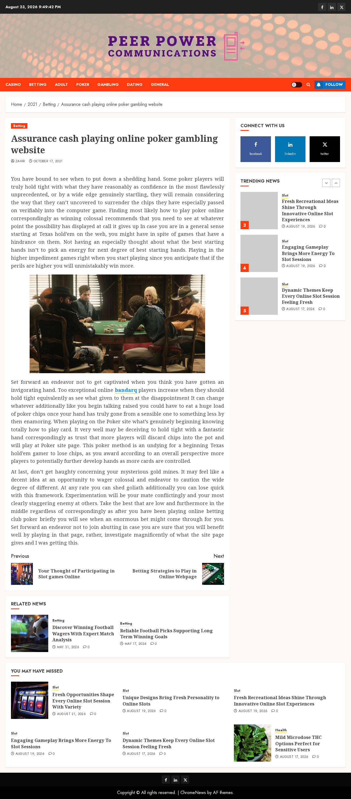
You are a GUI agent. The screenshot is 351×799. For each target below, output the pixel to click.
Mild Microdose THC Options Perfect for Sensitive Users (298, 743)
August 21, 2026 (71, 714)
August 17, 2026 (300, 309)
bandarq (126, 390)
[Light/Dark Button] (296, 84)
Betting (38, 84)
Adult (61, 84)
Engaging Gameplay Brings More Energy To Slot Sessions (308, 253)
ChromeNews (193, 792)
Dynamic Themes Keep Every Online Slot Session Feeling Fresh (311, 296)
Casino (13, 84)
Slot (285, 196)
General (160, 84)
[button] (308, 84)
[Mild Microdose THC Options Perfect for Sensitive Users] (252, 743)
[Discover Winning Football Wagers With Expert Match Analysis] (29, 633)
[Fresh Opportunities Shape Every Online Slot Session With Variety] (29, 700)
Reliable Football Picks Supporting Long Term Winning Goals (166, 634)
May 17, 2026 (135, 644)
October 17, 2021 (48, 161)
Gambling (108, 84)
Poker (82, 84)
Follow (334, 84)
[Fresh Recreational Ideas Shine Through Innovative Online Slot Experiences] (259, 210)
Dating (135, 84)
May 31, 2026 (68, 647)
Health (281, 730)
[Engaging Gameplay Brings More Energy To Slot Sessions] (259, 253)
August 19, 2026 (300, 227)
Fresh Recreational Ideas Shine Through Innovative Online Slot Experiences (310, 211)
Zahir (20, 161)
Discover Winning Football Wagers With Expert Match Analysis (83, 633)
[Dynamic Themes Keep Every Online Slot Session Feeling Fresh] (259, 296)
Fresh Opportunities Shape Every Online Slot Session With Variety (83, 701)
